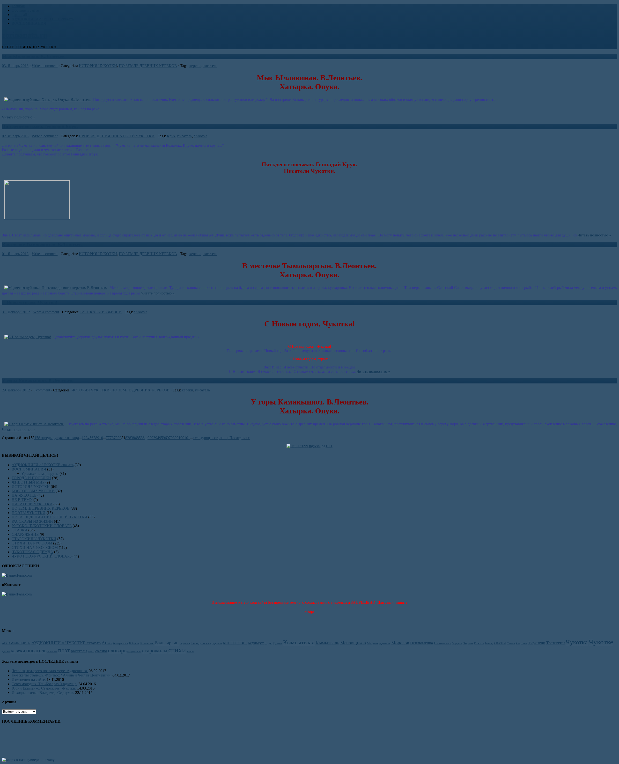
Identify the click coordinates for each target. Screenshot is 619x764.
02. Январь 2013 (15, 136)
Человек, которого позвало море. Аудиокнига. (50, 671)
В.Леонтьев (147, 643)
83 (131, 438)
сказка (101, 650)
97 (169, 438)
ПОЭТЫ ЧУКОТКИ (28, 513)
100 (181, 438)
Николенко (442, 643)
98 (173, 438)
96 (165, 438)
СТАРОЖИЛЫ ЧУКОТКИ (34, 539)
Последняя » (239, 438)
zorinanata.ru (24, 35)
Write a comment (45, 66)
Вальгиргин (167, 642)
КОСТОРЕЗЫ (235, 643)
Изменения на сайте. (29, 679)
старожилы (154, 651)
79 (116, 438)
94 (157, 438)
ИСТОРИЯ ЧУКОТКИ (98, 66)
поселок (52, 651)
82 (127, 438)
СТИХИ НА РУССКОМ (32, 543)
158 (37, 438)
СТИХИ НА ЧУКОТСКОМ (35, 547)
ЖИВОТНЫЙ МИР (28, 482)
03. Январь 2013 (15, 66)
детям (6, 651)
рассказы (79, 651)
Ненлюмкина (421, 643)
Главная (18, 6)
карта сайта (21, 15)
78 (112, 438)
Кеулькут (256, 643)
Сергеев (521, 643)
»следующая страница (211, 438)
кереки (195, 66)
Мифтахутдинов (378, 643)
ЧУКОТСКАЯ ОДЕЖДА (32, 552)
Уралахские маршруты (40, 473)
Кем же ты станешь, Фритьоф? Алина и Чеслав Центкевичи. (61, 675)
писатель (210, 66)
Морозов (400, 642)
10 (101, 438)
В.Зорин (134, 643)
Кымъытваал (299, 642)
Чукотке (601, 642)
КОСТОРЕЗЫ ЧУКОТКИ (33, 491)
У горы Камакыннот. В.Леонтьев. (37, 380)
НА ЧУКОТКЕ (24, 495)
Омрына (468, 643)
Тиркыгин (536, 643)
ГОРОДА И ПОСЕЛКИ (31, 478)
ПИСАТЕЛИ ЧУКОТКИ (32, 504)
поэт (64, 650)
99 (176, 438)
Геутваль (185, 643)
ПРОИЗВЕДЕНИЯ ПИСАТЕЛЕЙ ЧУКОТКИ (117, 136)
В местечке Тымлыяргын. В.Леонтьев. (42, 244)
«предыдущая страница (59, 438)
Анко (107, 642)
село (91, 651)
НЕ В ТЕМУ (22, 500)
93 (153, 438)
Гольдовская (201, 643)
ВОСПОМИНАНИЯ (29, 23)
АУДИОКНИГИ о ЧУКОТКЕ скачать (43, 19)
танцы (190, 651)
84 (135, 438)
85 (139, 438)
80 (119, 438)
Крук (171, 136)
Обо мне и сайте (25, 10)
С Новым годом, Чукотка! (29, 302)
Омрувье (457, 643)
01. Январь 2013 (15, 254)
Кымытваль (327, 642)
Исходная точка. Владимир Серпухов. (43, 693)
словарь (117, 650)
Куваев (277, 643)
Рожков (479, 643)
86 (143, 438)
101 (187, 438)
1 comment (41, 390)
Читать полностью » (18, 117)
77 (108, 438)
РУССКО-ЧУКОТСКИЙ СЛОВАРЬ (42, 526)
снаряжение (134, 651)
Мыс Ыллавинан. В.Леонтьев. (34, 56)
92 (149, 438)
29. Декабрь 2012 (16, 390)
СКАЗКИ (19, 530)
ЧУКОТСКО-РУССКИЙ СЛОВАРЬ (42, 556)
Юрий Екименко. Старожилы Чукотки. (44, 688)
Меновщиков (353, 642)
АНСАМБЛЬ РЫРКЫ (16, 643)
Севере (511, 643)
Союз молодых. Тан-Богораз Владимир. (44, 684)
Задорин (217, 643)
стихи (177, 650)
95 (161, 438)
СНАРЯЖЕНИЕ (25, 534)
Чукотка (200, 136)
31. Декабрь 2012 (16, 312)
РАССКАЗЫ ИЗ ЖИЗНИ (101, 312)
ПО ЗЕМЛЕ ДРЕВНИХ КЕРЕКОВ (148, 66)
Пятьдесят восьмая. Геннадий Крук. (40, 126)
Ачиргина (120, 643)
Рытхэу (489, 643)
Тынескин (555, 642)
